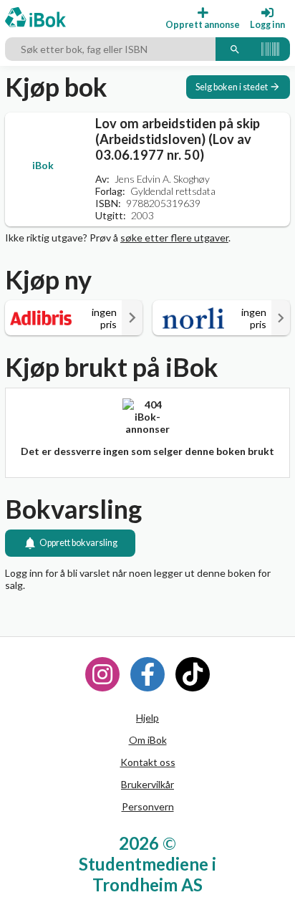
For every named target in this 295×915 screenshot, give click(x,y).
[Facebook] (147, 674)
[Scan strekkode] (270, 49)
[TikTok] (192, 674)
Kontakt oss (147, 762)
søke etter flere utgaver (174, 237)
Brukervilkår (147, 784)
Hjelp (147, 718)
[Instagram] (102, 674)
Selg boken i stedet (231, 87)
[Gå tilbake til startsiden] (35, 18)
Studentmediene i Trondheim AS (147, 874)
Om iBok (148, 740)
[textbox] (110, 49)
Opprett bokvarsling (78, 542)
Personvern (148, 806)
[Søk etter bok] (235, 49)
